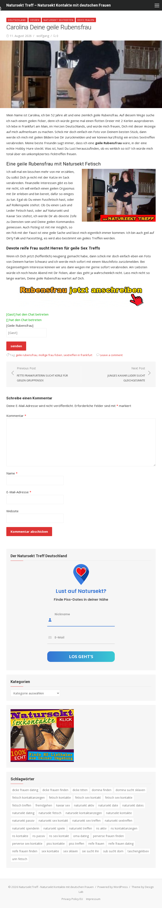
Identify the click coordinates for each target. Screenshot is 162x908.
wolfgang (42, 36)
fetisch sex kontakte (118, 798)
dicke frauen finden (55, 790)
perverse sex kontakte (27, 844)
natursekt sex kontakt (53, 821)
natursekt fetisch (50, 813)
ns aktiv (101, 828)
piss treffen (76, 844)
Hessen (34, 20)
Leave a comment (111, 355)
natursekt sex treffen (86, 821)
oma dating (81, 836)
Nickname (62, 614)
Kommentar (16, 415)
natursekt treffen (80, 828)
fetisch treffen (21, 805)
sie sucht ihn (90, 851)
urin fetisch (19, 859)
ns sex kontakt (59, 836)
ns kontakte (20, 836)
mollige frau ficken (50, 355)
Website (12, 511)
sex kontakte (50, 851)
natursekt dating (23, 813)
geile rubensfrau (26, 355)
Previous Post (42, 374)
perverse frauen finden (108, 836)
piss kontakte (56, 844)
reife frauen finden (24, 851)
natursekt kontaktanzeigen (84, 813)
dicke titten (80, 790)
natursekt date (108, 805)
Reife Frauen (85, 20)
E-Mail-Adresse (18, 492)
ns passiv (38, 836)
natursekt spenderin (25, 828)
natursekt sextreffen (118, 821)
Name (12, 473)
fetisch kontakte (60, 798)
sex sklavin (70, 851)
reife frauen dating (121, 844)
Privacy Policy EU (72, 899)
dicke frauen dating (25, 790)
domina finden (101, 790)
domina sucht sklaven (130, 790)
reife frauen (96, 844)
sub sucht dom (113, 851)
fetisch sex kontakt (88, 798)
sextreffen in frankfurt (77, 355)
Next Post (126, 374)
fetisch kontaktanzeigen (28, 798)
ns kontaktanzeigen (124, 828)
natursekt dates (133, 805)
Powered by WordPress (112, 887)
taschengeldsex (138, 851)
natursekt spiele (54, 828)
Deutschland (17, 20)
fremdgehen (43, 805)
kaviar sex (63, 805)
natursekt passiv (23, 821)
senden (16, 346)
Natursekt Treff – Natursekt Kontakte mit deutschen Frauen (58, 5)
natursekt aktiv (84, 805)
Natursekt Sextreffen (58, 20)
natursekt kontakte (119, 813)
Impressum (93, 899)
